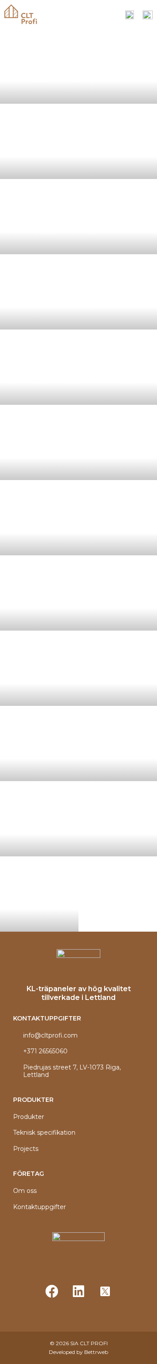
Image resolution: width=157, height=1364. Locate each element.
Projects (25, 1149)
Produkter (28, 1117)
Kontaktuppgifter (39, 1207)
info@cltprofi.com (50, 1035)
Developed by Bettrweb (78, 1352)
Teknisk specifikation (44, 1132)
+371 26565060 (45, 1051)
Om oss (25, 1191)
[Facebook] (51, 1291)
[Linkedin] (78, 1291)
